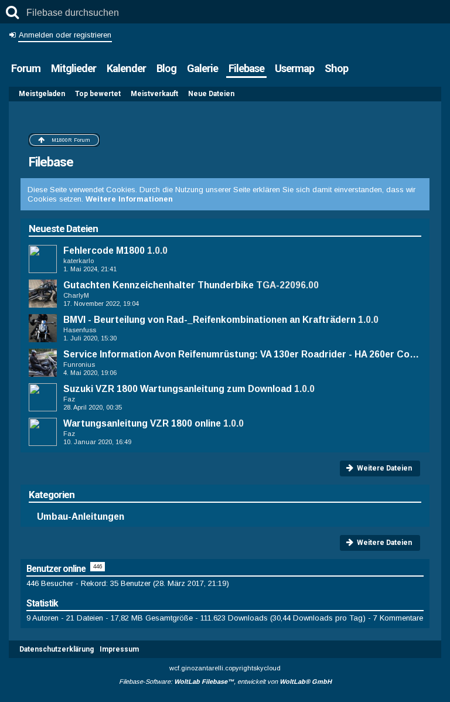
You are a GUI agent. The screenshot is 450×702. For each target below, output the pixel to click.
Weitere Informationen (129, 199)
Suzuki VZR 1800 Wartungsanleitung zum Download (189, 389)
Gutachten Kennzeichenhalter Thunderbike (191, 285)
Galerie (202, 68)
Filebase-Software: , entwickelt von (225, 681)
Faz (69, 399)
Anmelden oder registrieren (65, 34)
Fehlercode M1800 (115, 250)
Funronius (79, 364)
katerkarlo (78, 260)
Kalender (126, 68)
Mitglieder (73, 68)
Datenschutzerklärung (56, 649)
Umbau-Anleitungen (80, 517)
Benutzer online (56, 569)
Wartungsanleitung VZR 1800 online (153, 423)
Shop (336, 68)
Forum (25, 68)
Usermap (294, 68)
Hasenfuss (79, 329)
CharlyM (76, 295)
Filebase (246, 68)
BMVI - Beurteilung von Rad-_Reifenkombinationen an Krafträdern (221, 320)
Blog (166, 68)
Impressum (119, 649)
